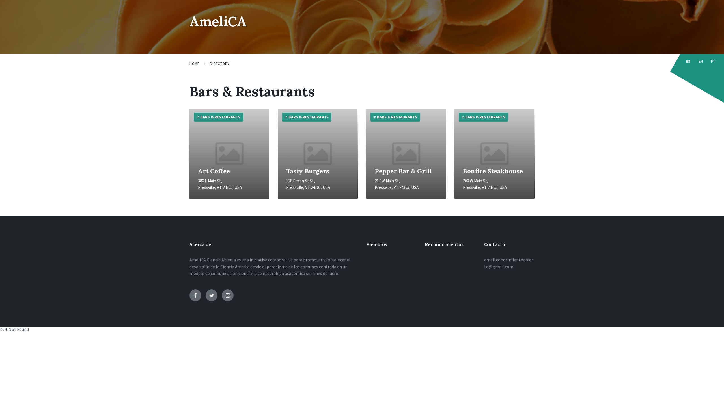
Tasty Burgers (307, 171)
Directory (220, 63)
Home (194, 63)
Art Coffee (214, 171)
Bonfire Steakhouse (493, 171)
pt (713, 61)
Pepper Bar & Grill (403, 171)
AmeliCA (218, 21)
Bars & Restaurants (220, 117)
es (688, 61)
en (701, 61)
